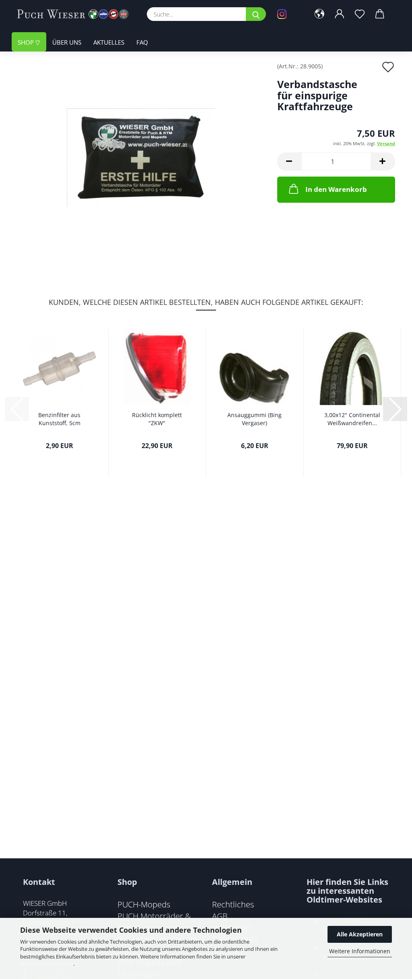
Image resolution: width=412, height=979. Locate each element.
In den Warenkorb (336, 189)
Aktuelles (108, 42)
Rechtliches (233, 904)
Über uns (66, 42)
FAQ (142, 42)
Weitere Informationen (359, 951)
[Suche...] (256, 14)
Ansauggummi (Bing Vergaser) (254, 419)
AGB (220, 915)
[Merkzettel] (360, 14)
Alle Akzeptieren (360, 934)
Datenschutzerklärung (46, 963)
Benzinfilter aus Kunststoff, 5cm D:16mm (59, 419)
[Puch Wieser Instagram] (287, 14)
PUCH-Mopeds (143, 904)
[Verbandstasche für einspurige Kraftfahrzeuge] (141, 153)
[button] (319, 14)
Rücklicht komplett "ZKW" (157, 419)
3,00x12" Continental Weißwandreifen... (352, 419)
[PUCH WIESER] (76, 14)
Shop (26, 42)
